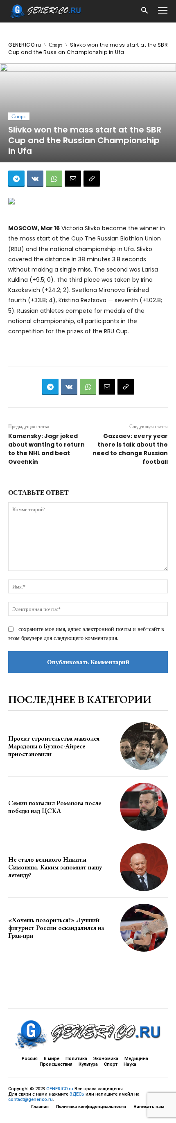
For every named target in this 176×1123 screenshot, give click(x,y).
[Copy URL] (91, 179)
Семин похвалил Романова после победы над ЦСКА (54, 807)
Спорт (56, 44)
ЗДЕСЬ (77, 1094)
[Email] (73, 179)
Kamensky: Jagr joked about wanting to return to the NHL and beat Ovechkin (46, 449)
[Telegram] (16, 179)
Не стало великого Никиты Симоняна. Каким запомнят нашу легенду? (55, 867)
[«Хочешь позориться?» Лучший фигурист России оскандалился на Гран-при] (144, 928)
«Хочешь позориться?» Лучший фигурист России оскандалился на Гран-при (56, 928)
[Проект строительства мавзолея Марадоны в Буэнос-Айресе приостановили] (144, 746)
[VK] (35, 179)
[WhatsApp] (54, 179)
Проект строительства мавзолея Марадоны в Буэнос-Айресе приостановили (53, 746)
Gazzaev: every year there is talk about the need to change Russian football (130, 449)
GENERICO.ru (24, 44)
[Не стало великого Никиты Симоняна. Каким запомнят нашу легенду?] (144, 867)
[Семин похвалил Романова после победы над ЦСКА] (144, 807)
